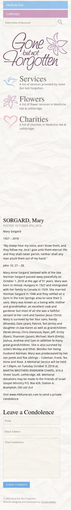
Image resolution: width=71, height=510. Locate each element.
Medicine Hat (14, 5)
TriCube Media (48, 501)
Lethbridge (13, 14)
